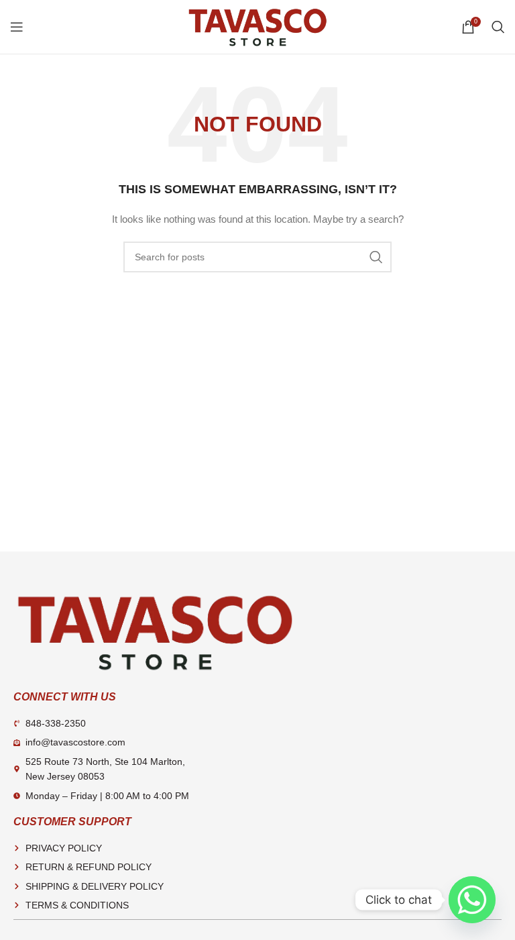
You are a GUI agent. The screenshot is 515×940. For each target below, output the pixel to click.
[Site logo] (257, 26)
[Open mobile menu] (16, 26)
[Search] (498, 26)
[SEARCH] (376, 257)
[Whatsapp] (472, 899)
